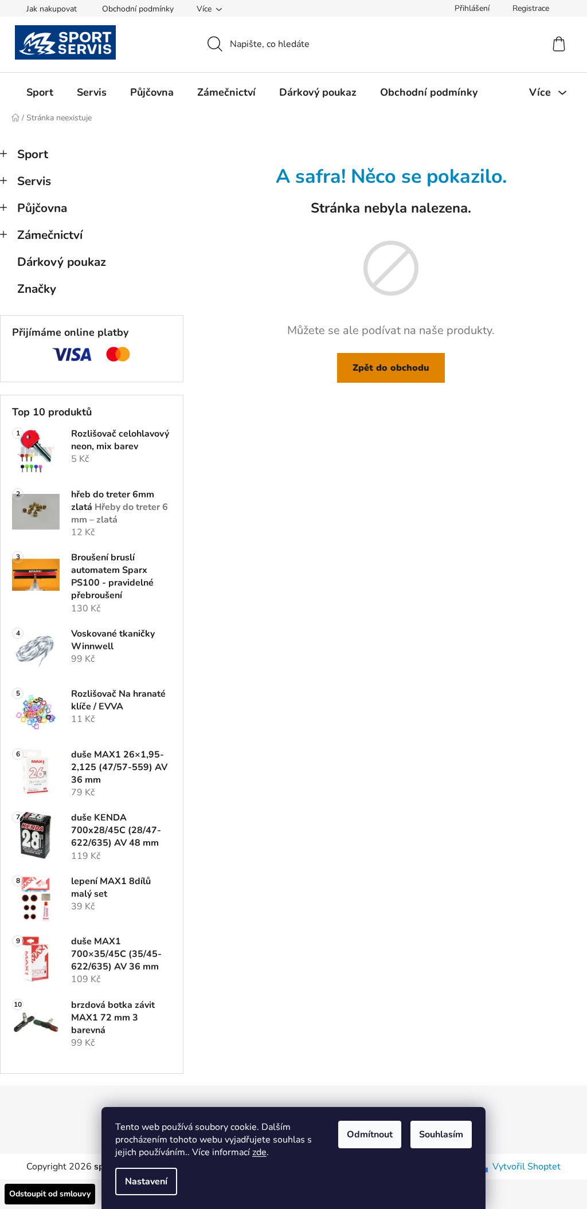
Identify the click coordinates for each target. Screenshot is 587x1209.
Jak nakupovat (51, 8)
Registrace (530, 8)
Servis (34, 181)
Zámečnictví (50, 235)
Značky (36, 289)
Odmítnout (370, 1134)
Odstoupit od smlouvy (50, 1193)
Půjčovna (42, 208)
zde (259, 1152)
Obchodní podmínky (138, 8)
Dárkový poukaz (61, 262)
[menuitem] (40, 92)
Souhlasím (441, 1134)
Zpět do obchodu (391, 368)
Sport (32, 154)
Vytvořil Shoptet (526, 1166)
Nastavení (146, 1181)
